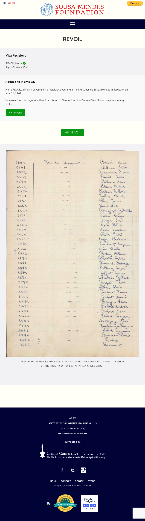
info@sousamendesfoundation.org (72, 485)
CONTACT (66, 481)
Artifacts (15, 112)
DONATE (79, 481)
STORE (91, 481)
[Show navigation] (72, 24)
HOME (53, 481)
